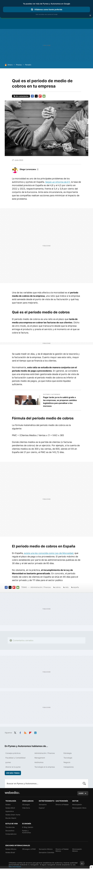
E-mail (44, 96)
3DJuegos (26, 804)
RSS (25, 732)
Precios (19, 65)
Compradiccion (11, 834)
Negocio (67, 762)
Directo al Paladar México (62, 850)
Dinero (10, 65)
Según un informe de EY (57, 182)
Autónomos (39, 762)
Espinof (42, 808)
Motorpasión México (77, 850)
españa (76, 587)
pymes (8, 762)
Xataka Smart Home (12, 815)
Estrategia (68, 753)
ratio (67, 587)
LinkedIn (35, 732)
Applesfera (9, 811)
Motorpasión (77, 804)
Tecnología (68, 758)
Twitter (36, 96)
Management (40, 758)
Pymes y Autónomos (26, 831)
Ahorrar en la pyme (12, 767)
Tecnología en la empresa (45, 767)
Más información (15, 867)
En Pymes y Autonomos (51, 394)
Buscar (84, 783)
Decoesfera (9, 831)
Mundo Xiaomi (10, 818)
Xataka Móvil (10, 808)
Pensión (28, 65)
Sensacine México (46, 849)
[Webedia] (12, 792)
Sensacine (43, 804)
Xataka (7, 804)
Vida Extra (26, 808)
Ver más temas (13, 773)
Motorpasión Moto (79, 808)
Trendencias (10, 827)
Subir (81, 793)
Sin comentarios (22, 96)
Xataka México (10, 849)
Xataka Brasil (10, 852)
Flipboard (40, 96)
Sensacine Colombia (46, 852)
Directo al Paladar (62, 804)
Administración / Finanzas (41, 587)
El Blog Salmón (27, 827)
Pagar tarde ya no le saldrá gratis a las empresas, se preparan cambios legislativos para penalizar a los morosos (60, 401)
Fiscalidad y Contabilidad (15, 758)
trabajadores (69, 767)
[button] (29, 169)
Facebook (32, 96)
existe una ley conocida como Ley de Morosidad (48, 553)
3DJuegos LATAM (29, 849)
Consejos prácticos (12, 753)
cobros (58, 587)
